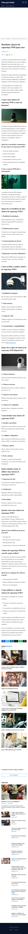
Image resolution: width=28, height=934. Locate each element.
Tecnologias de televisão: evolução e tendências (12, 769)
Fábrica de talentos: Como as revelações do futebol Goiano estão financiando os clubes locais (18, 868)
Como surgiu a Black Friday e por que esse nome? (18, 882)
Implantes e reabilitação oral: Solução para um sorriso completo (18, 913)
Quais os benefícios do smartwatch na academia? (13, 730)
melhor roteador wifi (10, 342)
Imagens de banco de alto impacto (18, 836)
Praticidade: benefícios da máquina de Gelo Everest (16, 851)
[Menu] (26, 2)
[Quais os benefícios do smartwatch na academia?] (14, 720)
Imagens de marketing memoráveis (9, 688)
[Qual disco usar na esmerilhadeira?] (14, 792)
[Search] (23, 2)
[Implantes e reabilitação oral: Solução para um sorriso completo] (5, 915)
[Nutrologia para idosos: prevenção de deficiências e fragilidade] (5, 908)
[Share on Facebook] (2, 55)
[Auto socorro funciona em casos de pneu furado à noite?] (5, 830)
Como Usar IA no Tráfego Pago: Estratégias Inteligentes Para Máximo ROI (11, 709)
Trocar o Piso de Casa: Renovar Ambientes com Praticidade (18, 898)
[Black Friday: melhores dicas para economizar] (5, 877)
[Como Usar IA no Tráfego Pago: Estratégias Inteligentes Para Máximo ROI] (14, 698)
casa (14, 635)
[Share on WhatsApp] (12, 55)
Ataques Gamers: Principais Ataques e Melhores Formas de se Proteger (12, 667)
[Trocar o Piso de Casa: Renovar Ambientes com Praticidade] (5, 900)
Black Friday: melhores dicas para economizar (18, 875)
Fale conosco (10, 6)
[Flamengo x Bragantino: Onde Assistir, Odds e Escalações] (5, 845)
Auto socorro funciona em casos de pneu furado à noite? (18, 828)
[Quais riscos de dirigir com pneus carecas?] (5, 822)
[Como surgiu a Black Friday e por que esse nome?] (5, 884)
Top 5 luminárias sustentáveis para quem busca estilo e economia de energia (18, 891)
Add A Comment (14, 775)
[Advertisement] (14, 22)
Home (2, 6)
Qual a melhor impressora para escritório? (11, 749)
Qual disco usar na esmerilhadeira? (10, 801)
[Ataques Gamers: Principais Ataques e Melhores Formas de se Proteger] (14, 657)
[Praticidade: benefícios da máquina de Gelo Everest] (5, 853)
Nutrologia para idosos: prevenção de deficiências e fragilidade (18, 906)
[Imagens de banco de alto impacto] (5, 838)
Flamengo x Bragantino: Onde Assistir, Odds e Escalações (17, 844)
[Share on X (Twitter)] (5, 55)
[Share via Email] (7, 55)
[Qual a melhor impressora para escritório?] (14, 740)
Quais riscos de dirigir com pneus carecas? (18, 821)
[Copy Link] (9, 55)
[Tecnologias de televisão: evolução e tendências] (14, 760)
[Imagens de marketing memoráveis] (14, 679)
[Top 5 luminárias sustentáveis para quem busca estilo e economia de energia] (5, 892)
